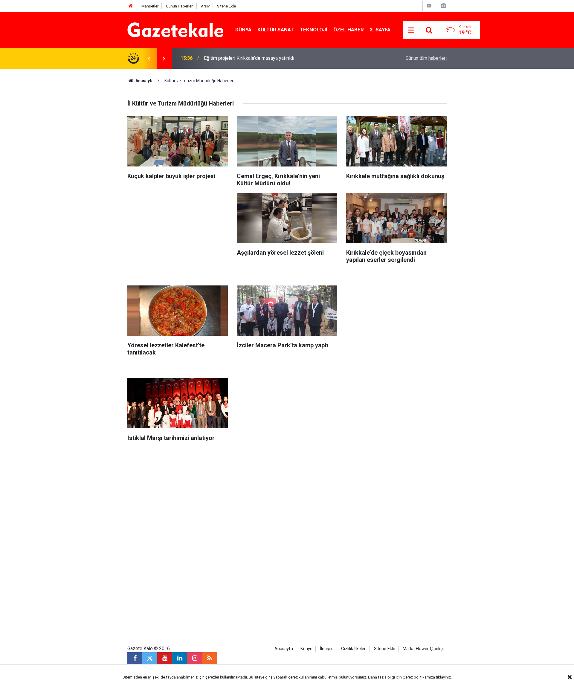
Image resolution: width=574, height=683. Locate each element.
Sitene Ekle (226, 6)
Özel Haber (348, 30)
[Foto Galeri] (443, 6)
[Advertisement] (78, 158)
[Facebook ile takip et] (134, 658)
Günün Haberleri (179, 6)
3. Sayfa (380, 30)
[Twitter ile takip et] (149, 658)
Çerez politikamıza (419, 677)
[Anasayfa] (130, 6)
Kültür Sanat (275, 30)
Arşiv (205, 6)
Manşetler (149, 6)
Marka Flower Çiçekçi (423, 648)
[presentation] (148, 58)
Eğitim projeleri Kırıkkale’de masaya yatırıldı (249, 58)
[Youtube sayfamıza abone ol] (164, 658)
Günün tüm (426, 58)
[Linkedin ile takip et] (179, 658)
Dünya (243, 30)
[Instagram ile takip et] (194, 658)
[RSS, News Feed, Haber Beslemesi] (209, 658)
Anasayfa (144, 80)
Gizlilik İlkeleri (354, 648)
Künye (306, 648)
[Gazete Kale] (175, 29)
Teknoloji (313, 30)
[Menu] (411, 30)
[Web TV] (429, 6)
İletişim (327, 648)
